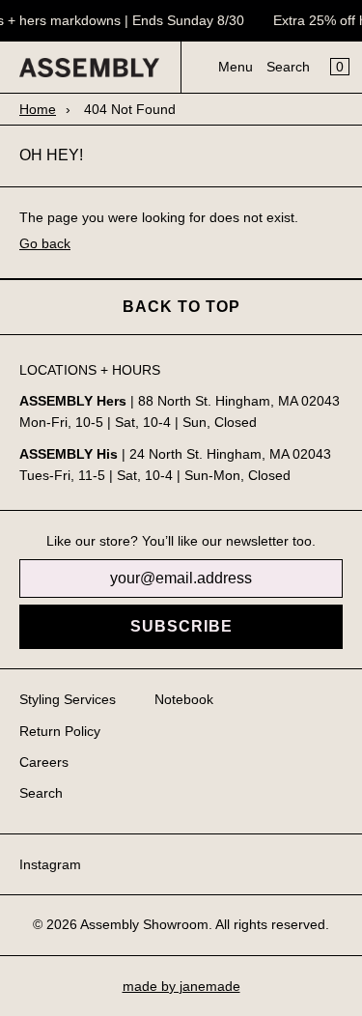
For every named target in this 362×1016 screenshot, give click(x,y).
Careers (44, 762)
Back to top (181, 306)
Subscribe (181, 626)
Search (288, 66)
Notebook (183, 699)
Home (37, 109)
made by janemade (181, 986)
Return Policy (59, 731)
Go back (44, 243)
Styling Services (67, 699)
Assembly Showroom (144, 924)
